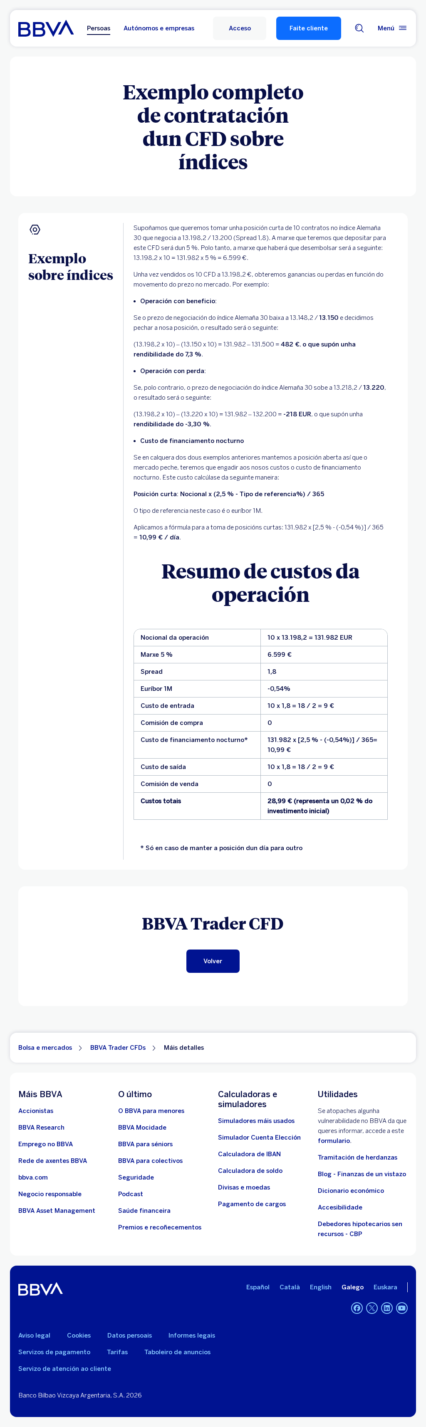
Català (290, 1287)
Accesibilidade (340, 1207)
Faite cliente (309, 28)
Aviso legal (34, 1335)
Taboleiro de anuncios (177, 1352)
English (321, 1287)
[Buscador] (359, 28)
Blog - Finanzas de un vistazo (362, 1174)
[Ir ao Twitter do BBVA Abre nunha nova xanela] (372, 1308)
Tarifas (117, 1352)
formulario (334, 1141)
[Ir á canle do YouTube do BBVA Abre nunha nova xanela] (402, 1308)
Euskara (385, 1287)
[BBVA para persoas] (46, 28)
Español (258, 1287)
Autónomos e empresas (159, 28)
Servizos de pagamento (54, 1352)
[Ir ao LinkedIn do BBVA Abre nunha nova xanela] (387, 1308)
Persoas (98, 28)
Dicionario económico (351, 1191)
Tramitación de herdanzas (357, 1157)
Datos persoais (129, 1335)
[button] (239, 28)
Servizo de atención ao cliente (64, 1369)
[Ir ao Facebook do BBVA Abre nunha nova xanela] (357, 1308)
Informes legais (191, 1335)
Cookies (79, 1335)
